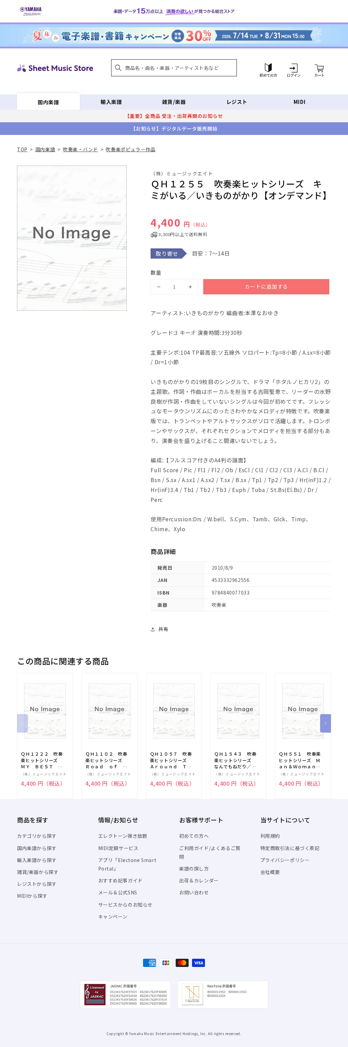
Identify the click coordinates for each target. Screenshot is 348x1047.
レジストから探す (37, 883)
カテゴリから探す (37, 835)
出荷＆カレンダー (199, 880)
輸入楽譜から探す (37, 860)
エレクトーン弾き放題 (122, 835)
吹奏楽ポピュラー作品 (130, 149)
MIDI (300, 101)
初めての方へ (194, 835)
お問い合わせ (194, 892)
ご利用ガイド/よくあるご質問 (210, 852)
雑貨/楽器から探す (37, 871)
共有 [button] (163, 629)
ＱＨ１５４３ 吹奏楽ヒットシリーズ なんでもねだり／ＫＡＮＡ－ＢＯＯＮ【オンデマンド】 (235, 760)
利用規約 (270, 835)
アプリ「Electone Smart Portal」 (127, 864)
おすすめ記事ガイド (120, 880)
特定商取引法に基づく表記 (290, 848)
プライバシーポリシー (285, 860)
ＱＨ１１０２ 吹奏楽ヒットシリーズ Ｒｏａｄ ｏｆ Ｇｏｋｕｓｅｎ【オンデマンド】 (106, 760)
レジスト (236, 101)
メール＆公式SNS (117, 892)
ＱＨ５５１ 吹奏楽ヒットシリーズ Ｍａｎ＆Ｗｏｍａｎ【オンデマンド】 (300, 760)
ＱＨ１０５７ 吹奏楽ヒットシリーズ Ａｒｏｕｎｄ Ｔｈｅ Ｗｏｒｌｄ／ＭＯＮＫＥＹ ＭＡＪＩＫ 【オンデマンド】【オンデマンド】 (172, 760)
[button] (174, 67)
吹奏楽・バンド (80, 149)
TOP (22, 149)
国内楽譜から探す (37, 848)
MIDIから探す (32, 895)
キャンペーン (113, 916)
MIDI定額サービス (118, 848)
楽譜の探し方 (194, 868)
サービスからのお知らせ (125, 904)
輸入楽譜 (111, 101)
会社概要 (270, 871)
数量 (156, 272)
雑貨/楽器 (174, 101)
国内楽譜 (48, 101)
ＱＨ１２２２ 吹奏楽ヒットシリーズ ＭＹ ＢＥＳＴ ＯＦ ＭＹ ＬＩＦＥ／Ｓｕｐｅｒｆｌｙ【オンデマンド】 (42, 760)
